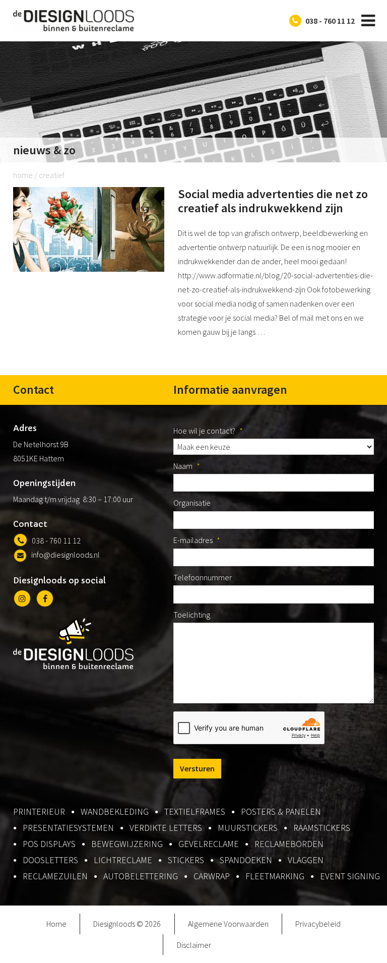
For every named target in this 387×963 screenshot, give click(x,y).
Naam (186, 466)
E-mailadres (196, 540)
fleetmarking (274, 876)
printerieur (39, 811)
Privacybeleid (318, 924)
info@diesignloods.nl (65, 555)
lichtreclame (123, 860)
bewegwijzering (127, 844)
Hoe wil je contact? (208, 431)
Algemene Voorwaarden (228, 924)
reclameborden (289, 844)
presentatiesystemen (68, 827)
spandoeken (246, 860)
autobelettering (140, 876)
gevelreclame (208, 844)
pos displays (49, 844)
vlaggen (306, 860)
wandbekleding (115, 811)
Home (56, 924)
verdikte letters (166, 827)
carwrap (212, 876)
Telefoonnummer (202, 577)
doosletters (50, 860)
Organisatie (192, 503)
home (23, 175)
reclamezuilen (55, 876)
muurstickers (248, 827)
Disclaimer (194, 945)
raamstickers (321, 827)
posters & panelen (281, 811)
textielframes (194, 811)
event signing (350, 876)
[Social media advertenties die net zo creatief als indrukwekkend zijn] (88, 269)
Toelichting (191, 615)
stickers (186, 860)
